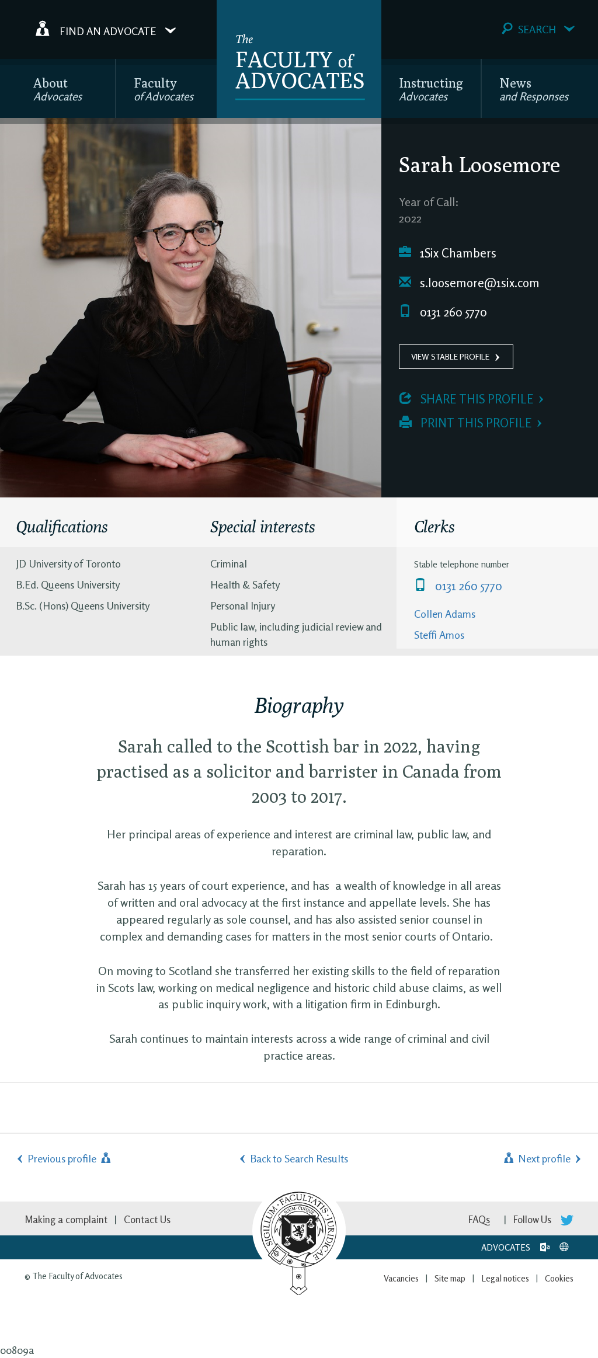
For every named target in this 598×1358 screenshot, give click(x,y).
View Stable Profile (450, 356)
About (57, 89)
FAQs (479, 1219)
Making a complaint (66, 1219)
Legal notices (505, 1278)
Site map (449, 1278)
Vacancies (401, 1278)
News (533, 89)
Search (537, 29)
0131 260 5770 (452, 312)
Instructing (431, 89)
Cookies (559, 1278)
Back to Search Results (299, 1158)
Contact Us (147, 1219)
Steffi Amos (439, 634)
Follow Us (533, 1219)
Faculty (163, 89)
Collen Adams (444, 613)
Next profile (543, 1158)
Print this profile (474, 423)
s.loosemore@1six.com (478, 283)
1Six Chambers (456, 253)
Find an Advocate (108, 30)
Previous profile (63, 1158)
